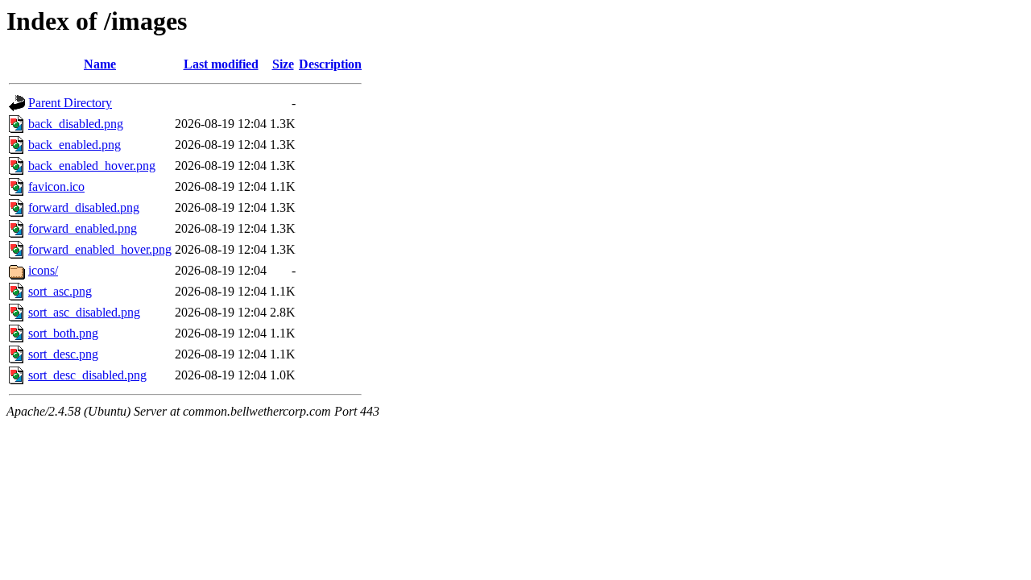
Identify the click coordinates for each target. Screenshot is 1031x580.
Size (283, 64)
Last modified (221, 64)
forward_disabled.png (83, 207)
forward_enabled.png (82, 228)
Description (330, 64)
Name (100, 64)
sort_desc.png (63, 354)
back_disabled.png (75, 123)
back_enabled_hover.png (91, 165)
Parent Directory (70, 103)
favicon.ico (56, 186)
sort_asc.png (60, 291)
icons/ (43, 270)
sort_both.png (63, 333)
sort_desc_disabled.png (87, 375)
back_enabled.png (74, 144)
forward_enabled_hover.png (100, 249)
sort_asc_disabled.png (84, 312)
